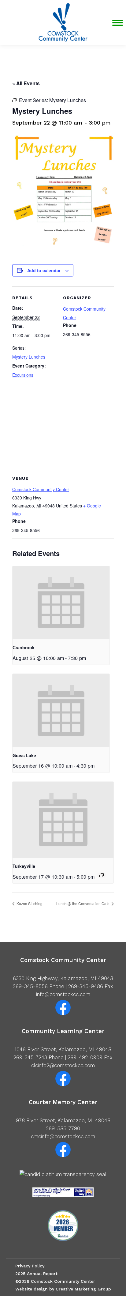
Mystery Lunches (28, 357)
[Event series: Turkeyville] (101, 875)
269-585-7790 (63, 1128)
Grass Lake (24, 755)
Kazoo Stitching (29, 903)
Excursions (22, 375)
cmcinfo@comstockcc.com (63, 1136)
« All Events (26, 83)
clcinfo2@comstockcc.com (63, 1065)
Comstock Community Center (40, 489)
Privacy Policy (29, 1265)
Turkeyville (24, 866)
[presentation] (61, 602)
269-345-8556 (30, 986)
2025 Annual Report (36, 1273)
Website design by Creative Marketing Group (63, 1288)
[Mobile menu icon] (117, 22)
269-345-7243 (30, 1057)
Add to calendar (44, 270)
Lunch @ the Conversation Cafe (83, 903)
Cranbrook (24, 647)
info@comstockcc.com (63, 994)
